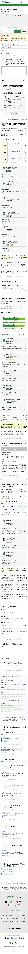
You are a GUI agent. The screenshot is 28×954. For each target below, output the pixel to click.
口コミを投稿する (6, 89)
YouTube (18, 904)
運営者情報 (18, 915)
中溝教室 (4, 772)
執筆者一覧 (4, 915)
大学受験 (20, 901)
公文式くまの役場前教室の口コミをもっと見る (16, 119)
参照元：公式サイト (22, 464)
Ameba (8, 938)
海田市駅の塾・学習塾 (8, 874)
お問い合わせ (11, 921)
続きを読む (14, 113)
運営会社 (5, 921)
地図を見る (4, 741)
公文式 (7, 53)
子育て (11, 904)
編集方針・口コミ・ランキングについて (14, 912)
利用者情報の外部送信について (18, 918)
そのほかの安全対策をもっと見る (14, 713)
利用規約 (24, 915)
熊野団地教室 (4, 747)
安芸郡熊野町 (10, 6)
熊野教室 (4, 851)
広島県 (5, 6)
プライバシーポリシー (5, 918)
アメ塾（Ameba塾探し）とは (16, 910)
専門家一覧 (11, 915)
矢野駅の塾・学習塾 (7, 869)
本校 (3, 792)
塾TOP (2, 6)
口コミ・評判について (22, 89)
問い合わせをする (5, 721)
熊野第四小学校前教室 (6, 737)
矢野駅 (14, 6)
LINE (13, 902)
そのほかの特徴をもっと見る (14, 700)
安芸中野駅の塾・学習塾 (8, 871)
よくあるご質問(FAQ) (20, 921)
